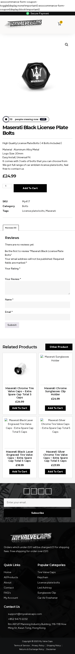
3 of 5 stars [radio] (17, 272)
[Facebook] (27, 491)
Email (9, 311)
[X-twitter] (34, 491)
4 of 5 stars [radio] (22, 272)
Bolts (25, 206)
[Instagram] (41, 491)
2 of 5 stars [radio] (12, 272)
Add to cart (30, 188)
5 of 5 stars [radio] (27, 272)
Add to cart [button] (19, 408)
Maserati (51, 210)
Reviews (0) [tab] (10, 228)
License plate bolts (33, 210)
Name (9, 299)
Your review (13, 279)
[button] (66, 24)
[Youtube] (49, 491)
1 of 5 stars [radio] (7, 272)
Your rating (12, 268)
